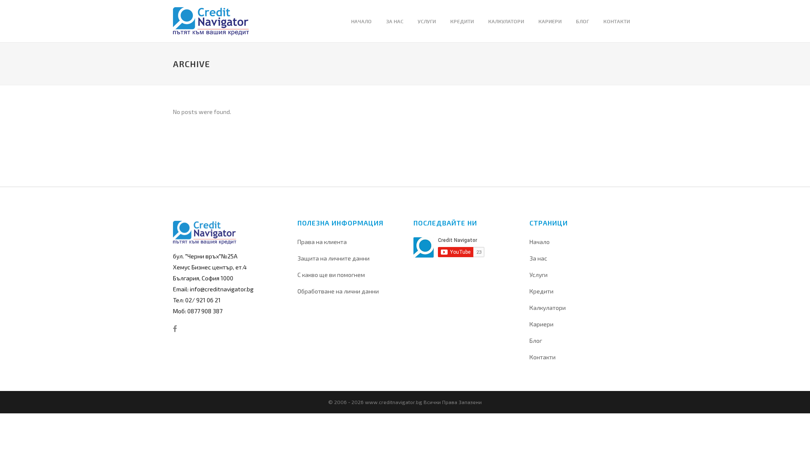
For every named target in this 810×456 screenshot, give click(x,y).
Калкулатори (547, 307)
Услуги (538, 274)
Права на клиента (322, 241)
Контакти (542, 357)
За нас (538, 258)
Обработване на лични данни (338, 291)
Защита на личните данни (333, 258)
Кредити (541, 291)
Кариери (541, 324)
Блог (535, 340)
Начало (539, 241)
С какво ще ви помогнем (331, 274)
